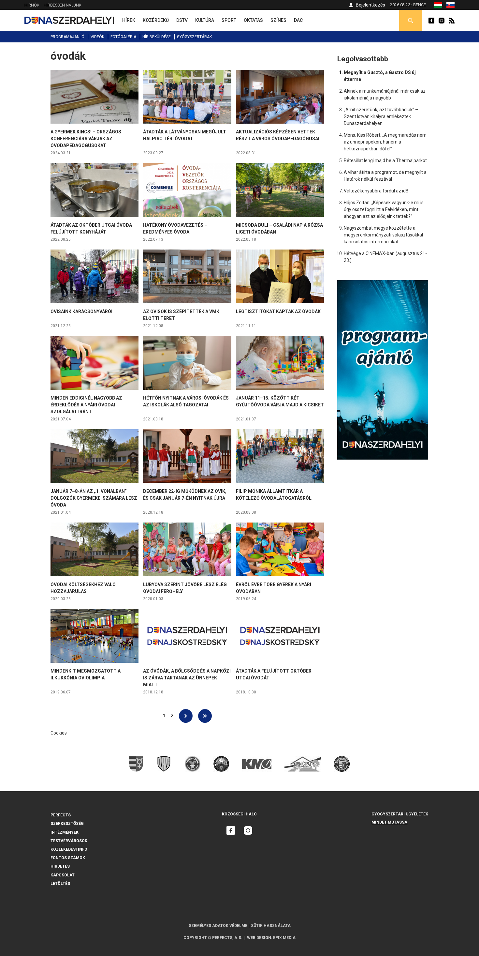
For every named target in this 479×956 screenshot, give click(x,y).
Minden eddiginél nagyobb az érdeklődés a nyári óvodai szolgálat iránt (86, 404)
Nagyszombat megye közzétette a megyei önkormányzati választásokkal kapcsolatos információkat (383, 234)
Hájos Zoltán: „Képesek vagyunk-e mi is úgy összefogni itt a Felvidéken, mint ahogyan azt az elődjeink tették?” (384, 209)
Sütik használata (271, 925)
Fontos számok (68, 858)
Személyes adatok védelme (218, 925)
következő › (186, 716)
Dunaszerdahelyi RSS (452, 20)
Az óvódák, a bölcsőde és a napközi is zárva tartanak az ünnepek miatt (187, 677)
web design (259, 937)
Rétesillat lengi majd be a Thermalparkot (385, 160)
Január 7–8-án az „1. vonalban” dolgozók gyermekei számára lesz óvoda (94, 498)
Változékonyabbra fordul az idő (376, 190)
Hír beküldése (156, 37)
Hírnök (31, 5)
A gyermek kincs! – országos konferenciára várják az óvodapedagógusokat (86, 138)
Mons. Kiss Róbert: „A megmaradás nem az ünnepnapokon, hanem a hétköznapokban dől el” (385, 141)
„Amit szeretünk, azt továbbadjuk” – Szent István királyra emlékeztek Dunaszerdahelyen (381, 116)
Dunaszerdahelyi (431, 20)
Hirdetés (60, 866)
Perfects (61, 815)
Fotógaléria (123, 37)
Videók (97, 37)
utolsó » (205, 716)
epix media (284, 937)
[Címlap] (69, 20)
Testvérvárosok (69, 841)
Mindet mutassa (389, 822)
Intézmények (65, 832)
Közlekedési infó (69, 849)
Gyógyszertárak (194, 37)
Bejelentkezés (370, 5)
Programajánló (67, 37)
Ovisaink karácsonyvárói (81, 311)
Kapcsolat (63, 875)
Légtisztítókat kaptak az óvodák (278, 311)
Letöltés (60, 883)
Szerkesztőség (67, 823)
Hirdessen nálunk (62, 5)
